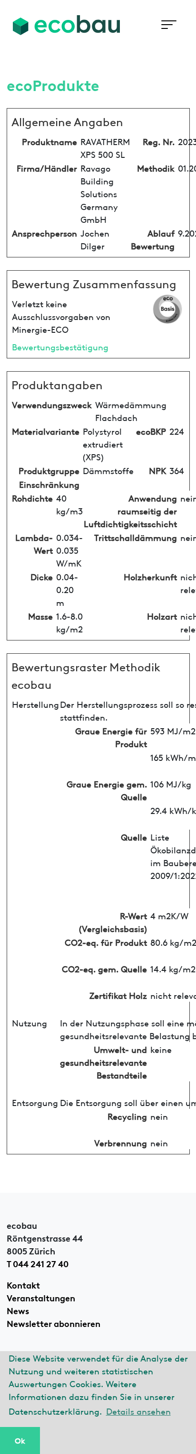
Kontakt (23, 1284)
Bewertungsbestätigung (60, 346)
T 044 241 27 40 (38, 1263)
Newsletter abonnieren (53, 1323)
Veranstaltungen (41, 1297)
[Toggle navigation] (168, 25)
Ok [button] (20, 1440)
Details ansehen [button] (138, 1411)
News (18, 1310)
